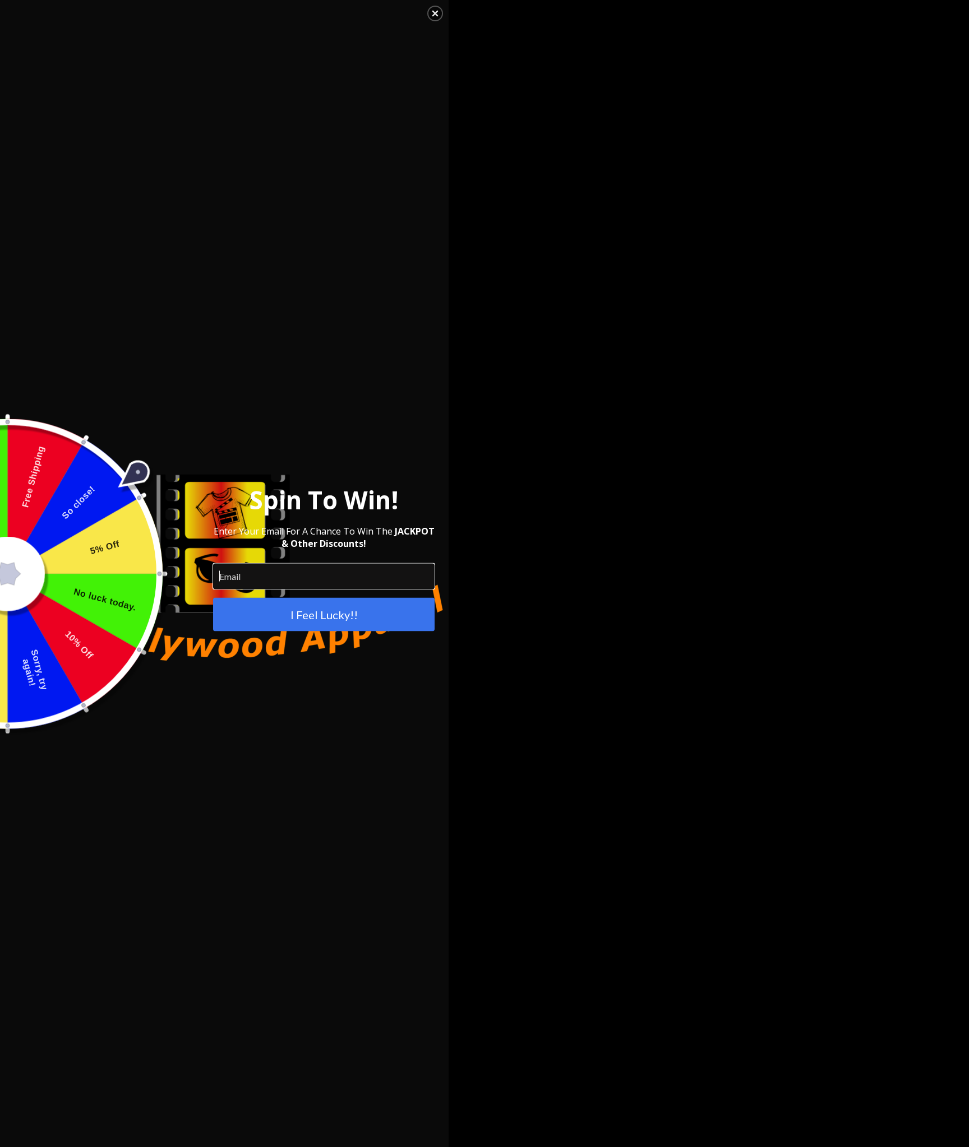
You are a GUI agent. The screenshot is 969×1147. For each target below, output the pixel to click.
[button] (435, 13)
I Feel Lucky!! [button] (324, 614)
